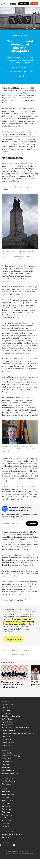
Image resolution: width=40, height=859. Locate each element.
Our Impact (6, 803)
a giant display (28, 166)
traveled (20, 315)
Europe (14, 654)
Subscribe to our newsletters (12, 834)
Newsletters (23, 3)
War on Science (7, 713)
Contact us (5, 826)
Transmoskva (6, 739)
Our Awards (6, 806)
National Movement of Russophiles (20, 90)
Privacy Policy (24, 852)
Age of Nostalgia (7, 722)
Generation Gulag (8, 742)
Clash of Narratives (8, 730)
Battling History (7, 725)
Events (4, 818)
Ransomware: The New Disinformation (15, 728)
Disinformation (20, 35)
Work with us (6, 809)
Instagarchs (6, 745)
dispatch (30, 71)
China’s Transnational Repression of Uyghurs (18, 733)
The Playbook (6, 710)
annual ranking (18, 341)
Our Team (5, 797)
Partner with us (7, 815)
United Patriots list (13, 410)
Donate (34, 3)
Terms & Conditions (12, 852)
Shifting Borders (7, 719)
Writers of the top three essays (13, 312)
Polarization (6, 767)
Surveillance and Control (10, 773)
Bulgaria (14, 650)
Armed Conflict (7, 753)
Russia (23, 654)
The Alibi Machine (8, 781)
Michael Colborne (21, 68)
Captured (5, 707)
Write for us (6, 812)
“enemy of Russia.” (30, 415)
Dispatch (25, 650)
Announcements (8, 794)
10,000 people (25, 489)
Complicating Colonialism (11, 716)
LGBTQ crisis (6, 736)
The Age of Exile (7, 704)
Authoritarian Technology (11, 756)
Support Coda (13, 639)
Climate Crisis (7, 759)
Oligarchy (5, 764)
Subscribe (32, 523)
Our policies (6, 823)
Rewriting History (8, 770)
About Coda (6, 791)
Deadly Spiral (6, 784)
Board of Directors (8, 800)
